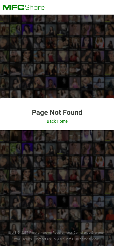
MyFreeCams (63, 239)
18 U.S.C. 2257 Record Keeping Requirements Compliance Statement (57, 233)
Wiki (17, 239)
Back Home (57, 121)
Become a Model (88, 239)
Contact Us (43, 239)
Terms (27, 239)
